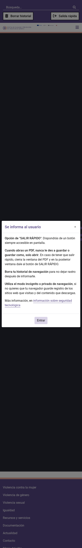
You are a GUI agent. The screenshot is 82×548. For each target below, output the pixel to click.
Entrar (41, 320)
